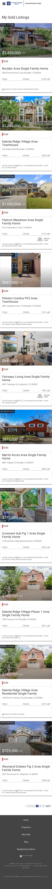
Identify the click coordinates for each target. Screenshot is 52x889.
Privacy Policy (33, 863)
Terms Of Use (16, 863)
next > (48, 806)
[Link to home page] (14, 3)
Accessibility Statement (18, 865)
